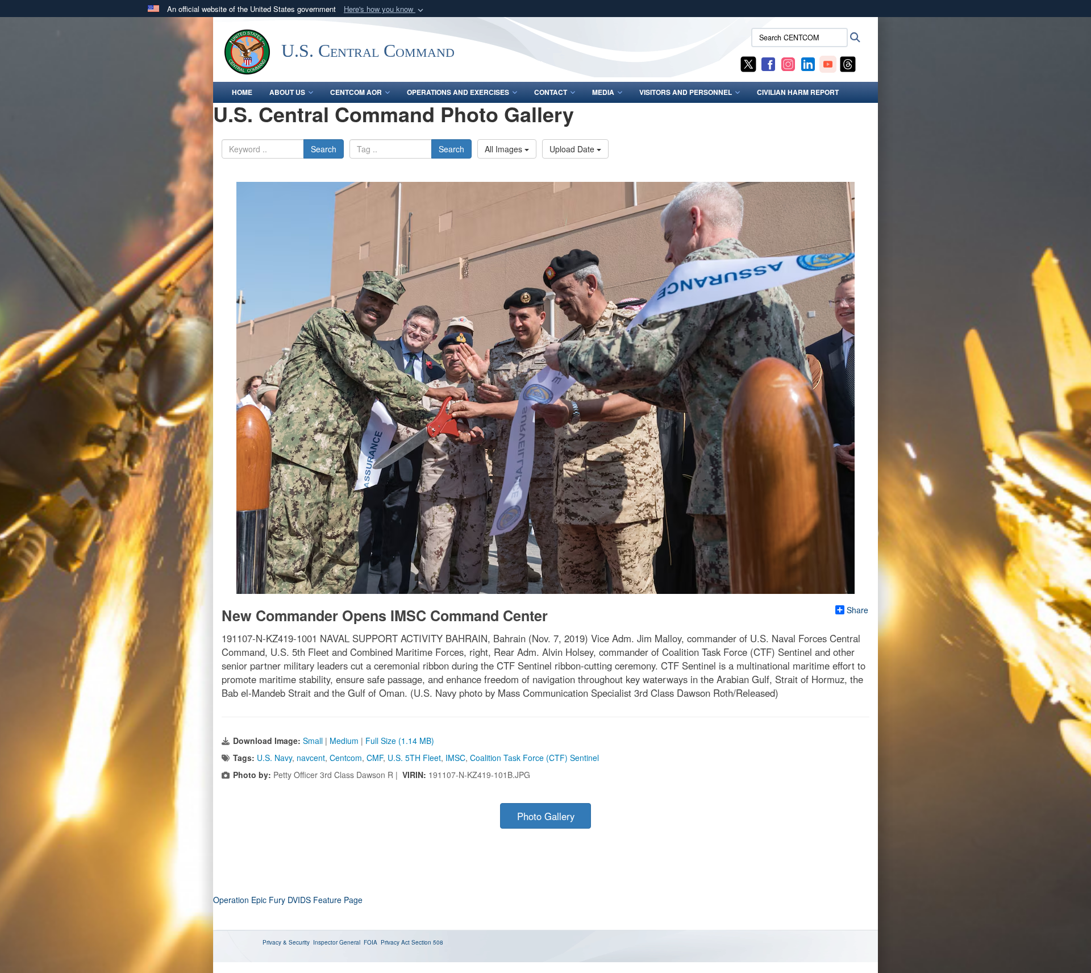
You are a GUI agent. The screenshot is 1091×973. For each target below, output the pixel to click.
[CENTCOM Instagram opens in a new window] (788, 63)
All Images (504, 149)
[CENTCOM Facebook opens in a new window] (768, 63)
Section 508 (427, 942)
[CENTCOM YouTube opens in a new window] (828, 63)
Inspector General (336, 942)
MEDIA (603, 92)
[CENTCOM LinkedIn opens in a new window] (808, 63)
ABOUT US (287, 92)
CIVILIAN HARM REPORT (798, 92)
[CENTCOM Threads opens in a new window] (848, 63)
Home (242, 92)
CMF (375, 757)
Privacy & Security (286, 942)
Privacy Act (395, 942)
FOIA (370, 942)
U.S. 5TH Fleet (414, 757)
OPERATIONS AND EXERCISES (458, 92)
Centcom (346, 757)
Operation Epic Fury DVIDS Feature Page (288, 899)
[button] (385, 9)
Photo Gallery (545, 816)
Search (323, 149)
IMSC (455, 757)
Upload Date (573, 149)
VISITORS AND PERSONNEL (685, 92)
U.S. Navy (274, 757)
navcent (311, 757)
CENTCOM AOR (356, 92)
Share (857, 609)
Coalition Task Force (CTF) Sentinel (534, 757)
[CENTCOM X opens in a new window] (748, 63)
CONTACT (550, 92)
